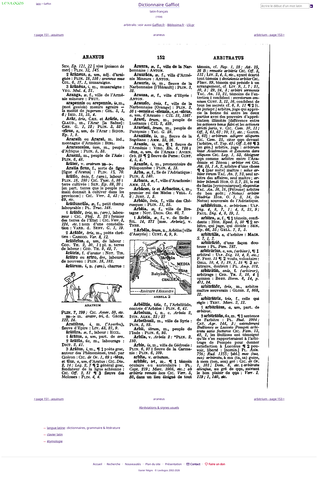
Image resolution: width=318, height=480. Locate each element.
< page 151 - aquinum (49, 35)
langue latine (56, 428)
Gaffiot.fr (158, 25)
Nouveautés (133, 464)
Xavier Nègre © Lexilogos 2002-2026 (159, 470)
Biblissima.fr (175, 25)
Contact (195, 464)
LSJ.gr (191, 25)
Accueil (97, 464)
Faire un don (217, 464)
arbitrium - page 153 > (269, 35)
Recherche (113, 464)
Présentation (173, 464)
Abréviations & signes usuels (159, 408)
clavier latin (55, 434)
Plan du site (152, 464)
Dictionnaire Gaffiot (158, 4)
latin (38, 3)
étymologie (55, 441)
